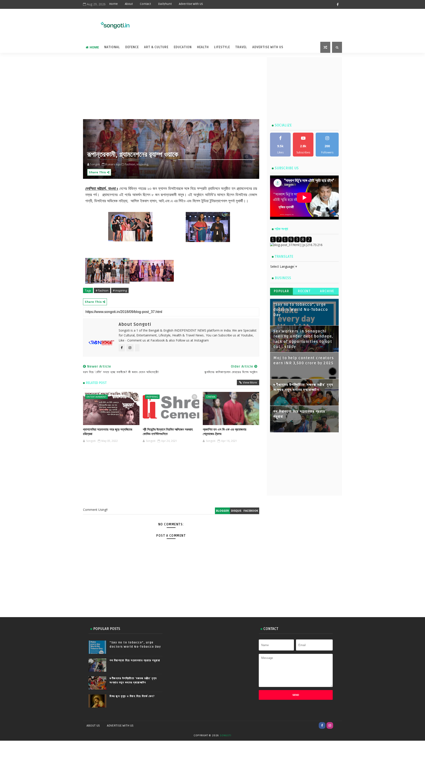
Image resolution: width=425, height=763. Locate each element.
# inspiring (120, 290)
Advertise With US (191, 4)
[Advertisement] (232, 22)
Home (113, 4)
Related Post (96, 383)
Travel (241, 47)
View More (250, 382)
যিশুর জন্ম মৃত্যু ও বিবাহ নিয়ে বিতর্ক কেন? (132, 696)
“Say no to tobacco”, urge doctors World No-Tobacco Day (300, 309)
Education (183, 47)
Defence (132, 47)
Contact (145, 4)
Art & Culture (156, 47)
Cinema (210, 396)
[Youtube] (337, 725)
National (112, 47)
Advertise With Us (267, 47)
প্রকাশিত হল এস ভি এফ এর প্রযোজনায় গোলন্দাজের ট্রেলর (224, 431)
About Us (93, 725)
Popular (281, 291)
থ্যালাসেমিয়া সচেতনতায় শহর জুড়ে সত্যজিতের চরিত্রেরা (107, 431)
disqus (236, 511)
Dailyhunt (165, 4)
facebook (250, 511)
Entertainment (96, 396)
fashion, (130, 164)
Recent (304, 291)
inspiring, (143, 164)
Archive (327, 291)
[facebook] (337, 4)
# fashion (102, 290)
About (129, 4)
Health (203, 47)
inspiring (152, 396)
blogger (222, 511)
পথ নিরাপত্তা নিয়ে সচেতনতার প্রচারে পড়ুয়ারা (135, 660)
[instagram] (329, 725)
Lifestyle (222, 47)
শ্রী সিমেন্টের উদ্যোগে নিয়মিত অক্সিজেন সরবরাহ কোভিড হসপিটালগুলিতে (168, 431)
